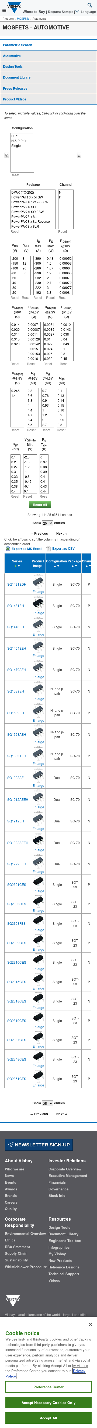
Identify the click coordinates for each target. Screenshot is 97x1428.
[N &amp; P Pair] (22, 140)
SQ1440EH (15, 626)
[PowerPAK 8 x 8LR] (33, 226)
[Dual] (22, 135)
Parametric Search (17, 44)
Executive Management (67, 1175)
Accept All (48, 1417)
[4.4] (33, 410)
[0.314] (17, 334)
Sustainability (16, 1260)
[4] (33, 405)
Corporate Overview (64, 1169)
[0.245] (17, 390)
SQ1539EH (15, 691)
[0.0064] (50, 324)
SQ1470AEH (16, 669)
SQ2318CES (16, 1001)
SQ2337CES (16, 1039)
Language (88, 12)
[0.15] (62, 405)
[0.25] (62, 419)
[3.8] (33, 400)
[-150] (15, 263)
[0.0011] (33, 334)
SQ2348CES (16, 1059)
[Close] (90, 1324)
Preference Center (48, 1386)
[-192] (38, 292)
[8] (26, 258)
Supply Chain (16, 1253)
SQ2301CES (16, 884)
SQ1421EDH (16, 584)
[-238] (38, 273)
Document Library (17, 77)
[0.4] (15, 491)
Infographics (59, 1247)
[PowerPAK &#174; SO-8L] (33, 206)
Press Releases (15, 88)
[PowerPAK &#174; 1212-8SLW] (33, 202)
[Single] (22, 145)
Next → (62, 533)
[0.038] (66, 334)
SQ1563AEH (16, 734)
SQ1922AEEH (17, 842)
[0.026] (50, 353)
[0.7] (48, 390)
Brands (11, 1195)
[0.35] (15, 481)
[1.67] (51, 268)
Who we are (14, 1169)
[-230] (38, 282)
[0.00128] (33, 339)
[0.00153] (33, 353)
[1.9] (51, 273)
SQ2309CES (16, 942)
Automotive (12, 55)
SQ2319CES (16, 1020)
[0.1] (66, 348)
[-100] (15, 268)
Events (10, 1182)
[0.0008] (65, 292)
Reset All (40, 504)
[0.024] (50, 348)
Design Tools (13, 66)
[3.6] (33, 395)
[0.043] (66, 344)
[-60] (15, 277)
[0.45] (66, 358)
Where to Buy (34, 12)
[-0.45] (30, 481)
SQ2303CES (16, 904)
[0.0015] (33, 348)
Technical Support (63, 1273)
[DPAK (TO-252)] (33, 192)
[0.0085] (50, 329)
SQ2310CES (16, 962)
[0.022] (50, 344)
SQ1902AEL (16, 777)
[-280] (38, 268)
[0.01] (50, 339)
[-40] (15, 282)
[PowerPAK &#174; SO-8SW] (33, 211)
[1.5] (51, 263)
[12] (26, 263)
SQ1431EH (15, 605)
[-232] (38, 277)
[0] (44, 457)
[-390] (38, 258)
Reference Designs (63, 1267)
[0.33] (15, 476)
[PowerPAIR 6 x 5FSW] (33, 197)
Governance (58, 1189)
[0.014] (17, 324)
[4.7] (33, 415)
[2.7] (51, 282)
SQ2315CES (16, 981)
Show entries (49, 522)
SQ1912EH (15, 821)
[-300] (38, 263)
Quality (11, 1208)
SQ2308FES (16, 923)
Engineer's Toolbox (64, 1240)
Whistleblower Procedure (26, 1266)
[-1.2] (30, 466)
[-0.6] (30, 476)
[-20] (15, 292)
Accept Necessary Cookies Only (48, 1402)
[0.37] (44, 462)
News (9, 1175)
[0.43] (51, 258)
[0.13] (62, 395)
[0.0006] (65, 268)
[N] (65, 192)
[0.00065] (65, 273)
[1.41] (17, 395)
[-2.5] (30, 457)
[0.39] (44, 471)
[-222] (38, 287)
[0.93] (48, 405)
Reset (15, 175)
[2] (51, 277)
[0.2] (62, 415)
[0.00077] (65, 287)
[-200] (15, 258)
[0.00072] (65, 282)
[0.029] (17, 329)
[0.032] (50, 358)
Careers (11, 1202)
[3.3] (51, 292)
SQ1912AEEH (17, 799)
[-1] (30, 471)
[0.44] (44, 491)
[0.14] (62, 400)
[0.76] (48, 395)
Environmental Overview (25, 1233)
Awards (11, 1189)
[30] (26, 273)
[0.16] (62, 410)
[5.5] (33, 424)
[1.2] (48, 415)
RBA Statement (17, 1246)
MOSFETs (23, 19)
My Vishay (57, 1253)
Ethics (10, 1240)
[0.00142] (33, 344)
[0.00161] (33, 358)
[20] (26, 268)
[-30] (15, 287)
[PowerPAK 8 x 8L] (33, 216)
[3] (51, 287)
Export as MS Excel (26, 548)
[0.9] (48, 400)
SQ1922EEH (16, 864)
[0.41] (44, 481)
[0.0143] (66, 329)
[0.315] (17, 339)
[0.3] (66, 353)
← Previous (39, 533)
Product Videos (14, 99)
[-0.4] (30, 486)
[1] (48, 410)
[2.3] (33, 390)
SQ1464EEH (16, 648)
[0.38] (15, 486)
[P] (65, 197)
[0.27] (15, 466)
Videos (54, 1280)
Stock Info (56, 1195)
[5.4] (33, 419)
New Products (60, 1260)
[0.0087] (50, 334)
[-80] (15, 273)
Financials (57, 1182)
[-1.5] (30, 462)
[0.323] (17, 344)
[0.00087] (33, 329)
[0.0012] (66, 324)
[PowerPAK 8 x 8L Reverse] (33, 221)
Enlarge (38, 591)
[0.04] (66, 339)
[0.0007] (65, 277)
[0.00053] (65, 263)
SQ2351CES (16, 1078)
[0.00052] (65, 258)
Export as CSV (63, 548)
